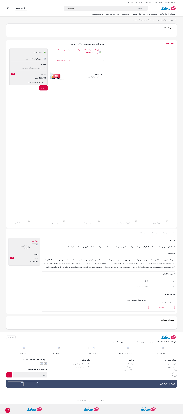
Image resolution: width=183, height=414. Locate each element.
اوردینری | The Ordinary (63, 60)
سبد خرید (148, 2)
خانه (175, 20)
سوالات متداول (129, 370)
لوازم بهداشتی (169, 20)
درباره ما (130, 2)
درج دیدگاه (161, 307)
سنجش (43, 88)
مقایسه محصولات (169, 2)
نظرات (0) (143, 233)
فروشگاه (174, 376)
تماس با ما (139, 2)
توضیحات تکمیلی (154, 233)
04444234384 (161, 342)
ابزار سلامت (96, 49)
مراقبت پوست (159, 20)
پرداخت (174, 370)
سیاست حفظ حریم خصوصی (81, 364)
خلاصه (172, 233)
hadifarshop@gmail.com (142, 342)
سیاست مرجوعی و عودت (82, 367)
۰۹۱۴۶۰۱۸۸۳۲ (169, 342)
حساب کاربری (157, 2)
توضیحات (164, 233)
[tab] (172, 233)
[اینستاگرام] (45, 364)
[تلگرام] (41, 364)
